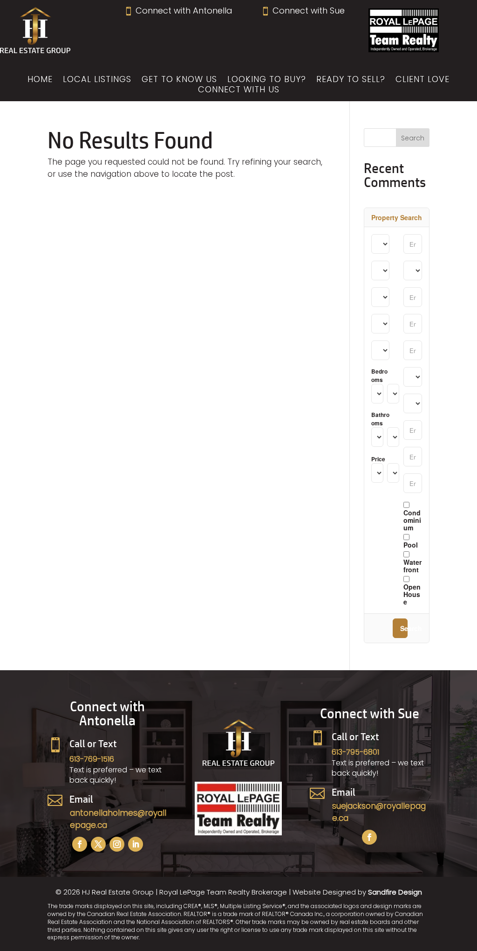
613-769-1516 (91, 759)
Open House (412, 593)
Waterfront (412, 565)
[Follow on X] (98, 844)
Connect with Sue (303, 10)
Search (404, 628)
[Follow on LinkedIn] (135, 844)
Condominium (412, 519)
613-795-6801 (355, 752)
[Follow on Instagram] (116, 844)
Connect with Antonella (178, 10)
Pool (410, 544)
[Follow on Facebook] (79, 844)
